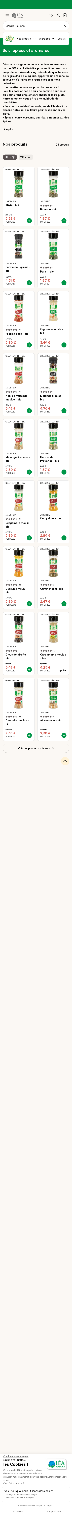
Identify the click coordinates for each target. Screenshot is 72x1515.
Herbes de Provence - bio (49, 458)
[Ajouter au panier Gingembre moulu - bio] (29, 537)
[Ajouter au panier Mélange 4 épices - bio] (29, 472)
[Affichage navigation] (7, 15)
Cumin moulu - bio (51, 588)
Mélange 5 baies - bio (51, 397)
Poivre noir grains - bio (18, 268)
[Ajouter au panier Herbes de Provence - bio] (63, 472)
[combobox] (36, 25)
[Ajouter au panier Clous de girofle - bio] (29, 669)
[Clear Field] (64, 25)
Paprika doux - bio (17, 333)
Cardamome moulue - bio (53, 656)
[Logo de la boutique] (17, 15)
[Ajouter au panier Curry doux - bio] (63, 537)
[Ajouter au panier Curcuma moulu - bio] (29, 603)
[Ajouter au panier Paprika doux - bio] (29, 344)
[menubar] (41, 38)
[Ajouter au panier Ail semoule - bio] (63, 735)
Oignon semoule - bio (51, 330)
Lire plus (8, 129)
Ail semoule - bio (50, 720)
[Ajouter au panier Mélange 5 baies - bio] (63, 410)
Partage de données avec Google (21, 1495)
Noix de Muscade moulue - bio (16, 397)
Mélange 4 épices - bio (18, 458)
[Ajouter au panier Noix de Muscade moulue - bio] (29, 410)
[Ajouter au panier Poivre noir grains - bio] (29, 282)
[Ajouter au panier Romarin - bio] (63, 220)
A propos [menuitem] (44, 38)
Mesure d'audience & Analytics (20, 1498)
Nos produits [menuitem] (24, 38)
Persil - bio (47, 271)
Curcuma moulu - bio (16, 590)
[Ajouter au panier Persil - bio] (63, 282)
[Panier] (64, 15)
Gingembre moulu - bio (18, 524)
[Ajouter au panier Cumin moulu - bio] (63, 603)
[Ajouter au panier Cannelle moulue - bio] (29, 735)
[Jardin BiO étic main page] (10, 38)
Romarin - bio (48, 209)
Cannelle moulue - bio (17, 722)
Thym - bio (12, 204)
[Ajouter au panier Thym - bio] (29, 220)
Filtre (8, 157)
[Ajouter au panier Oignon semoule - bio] (63, 344)
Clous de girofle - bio (17, 656)
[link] (51, 15)
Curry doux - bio (50, 518)
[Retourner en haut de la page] (65, 761)
